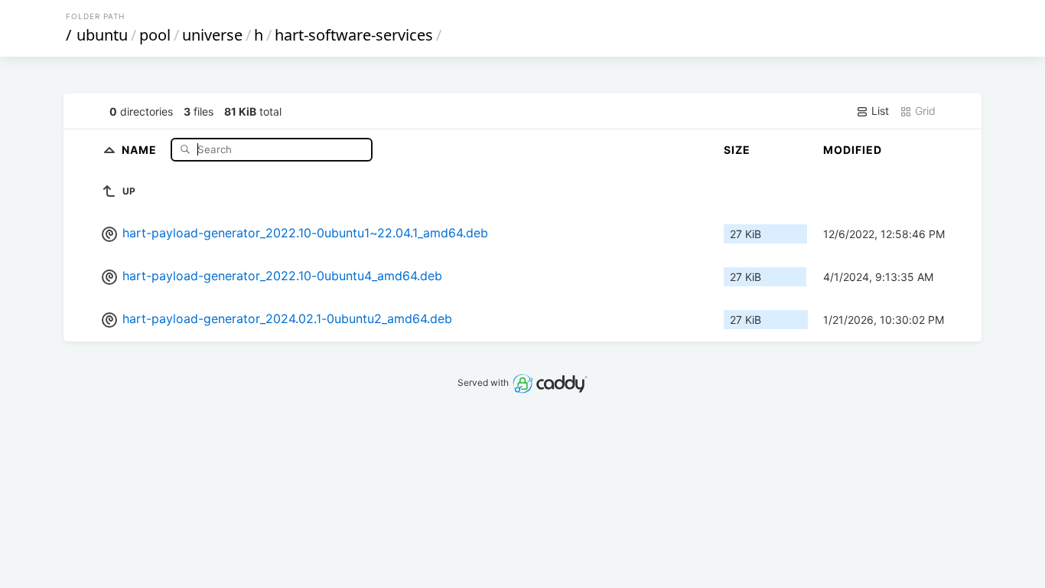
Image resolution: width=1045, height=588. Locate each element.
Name (141, 148)
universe (212, 34)
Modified (852, 149)
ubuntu (102, 34)
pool (155, 34)
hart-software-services (354, 34)
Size (737, 149)
